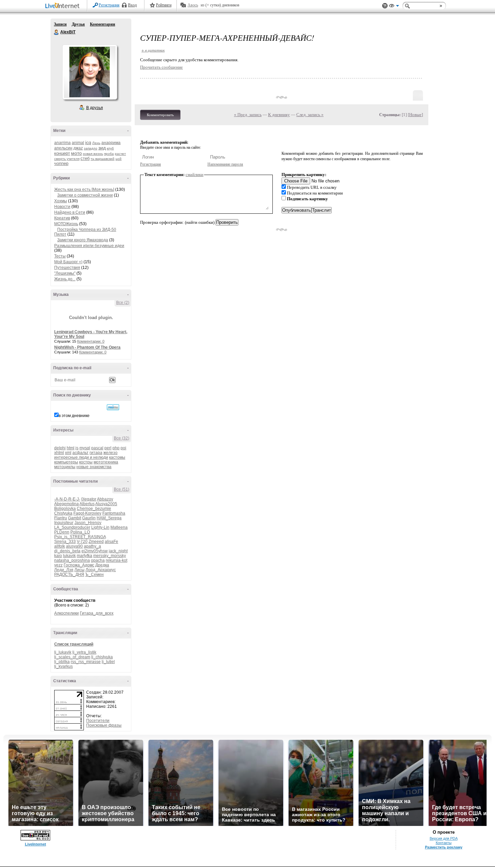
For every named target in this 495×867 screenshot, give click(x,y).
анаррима (111, 142)
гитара (96, 452)
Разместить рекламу (443, 847)
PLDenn (61, 532)
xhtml (59, 452)
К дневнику (279, 114)
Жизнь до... (64, 279)
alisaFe (111, 541)
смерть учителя (66, 159)
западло (90, 148)
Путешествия (67, 267)
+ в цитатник (153, 50)
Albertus (87, 503)
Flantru (60, 518)
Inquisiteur (63, 522)
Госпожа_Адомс (79, 565)
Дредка (102, 565)
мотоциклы (64, 466)
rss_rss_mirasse (86, 661)
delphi (60, 448)
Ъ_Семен (94, 574)
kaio (58, 555)
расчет (120, 153)
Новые (415, 114)
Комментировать (160, 115)
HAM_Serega (109, 518)
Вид (394, 6)
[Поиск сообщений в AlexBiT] (113, 407)
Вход (132, 5)
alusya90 (74, 546)
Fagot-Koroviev (87, 513)
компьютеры (66, 462)
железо (110, 452)
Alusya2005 (106, 503)
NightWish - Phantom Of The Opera (87, 347)
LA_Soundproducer (72, 527)
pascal (97, 448)
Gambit (74, 518)
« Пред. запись (248, 114)
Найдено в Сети (69, 212)
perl (107, 448)
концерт (62, 153)
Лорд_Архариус (101, 569)
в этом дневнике (74, 415)
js (76, 448)
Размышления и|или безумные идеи (89, 245)
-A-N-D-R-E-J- (67, 499)
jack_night (118, 551)
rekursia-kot (116, 560)
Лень (96, 143)
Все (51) (121, 489)
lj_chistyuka (102, 657)
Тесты (60, 256)
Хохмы (60, 201)
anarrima (62, 142)
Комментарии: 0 (90, 341)
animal (78, 142)
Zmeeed (96, 541)
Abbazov (105, 499)
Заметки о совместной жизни (85, 195)
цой (119, 159)
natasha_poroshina (72, 560)
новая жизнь (93, 153)
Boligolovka (65, 508)
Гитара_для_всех (96, 613)
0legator (88, 499)
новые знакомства (93, 466)
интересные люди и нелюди (81, 457)
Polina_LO (80, 532)
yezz (58, 565)
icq (88, 142)
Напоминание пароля (225, 164)
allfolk (59, 546)
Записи (60, 24)
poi (123, 448)
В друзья (94, 107)
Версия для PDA (444, 838)
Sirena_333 (65, 541)
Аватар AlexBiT (89, 72)
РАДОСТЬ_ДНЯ (69, 574)
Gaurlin (89, 518)
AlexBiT (56, 32)
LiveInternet (63, 6)
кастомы (117, 457)
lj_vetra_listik (84, 652)
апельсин (63, 148)
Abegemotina (66, 503)
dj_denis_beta (67, 551)
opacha (98, 560)
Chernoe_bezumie (94, 508)
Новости (62, 206)
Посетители (97, 720)
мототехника (106, 462)
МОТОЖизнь (66, 223)
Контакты (444, 843)
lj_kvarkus (63, 666)
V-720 (82, 541)
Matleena (119, 527)
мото (76, 153)
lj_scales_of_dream (72, 657)
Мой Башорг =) (68, 261)
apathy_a (92, 546)
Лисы (79, 569)
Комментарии (102, 24)
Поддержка (385, 6)
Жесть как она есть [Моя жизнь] (84, 189)
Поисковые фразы (104, 725)
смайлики (194, 174)
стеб (85, 158)
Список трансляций (73, 644)
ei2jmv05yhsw (94, 551)
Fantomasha (113, 513)
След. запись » (310, 114)
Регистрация (109, 5)
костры (86, 462)
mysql (84, 448)
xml (68, 452)
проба (109, 153)
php (116, 448)
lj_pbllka (62, 661)
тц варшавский (102, 159)
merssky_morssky (109, 555)
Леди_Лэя (63, 569)
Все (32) (121, 438)
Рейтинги (163, 5)
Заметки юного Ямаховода (82, 240)
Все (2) (122, 302)
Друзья (78, 24)
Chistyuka (63, 513)
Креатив (62, 218)
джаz (78, 148)
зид (102, 147)
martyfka (84, 555)
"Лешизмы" (64, 273)
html (70, 448)
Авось (193, 5)
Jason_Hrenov (87, 522)
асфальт (80, 452)
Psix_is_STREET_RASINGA (80, 536)
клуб (110, 148)
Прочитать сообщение (161, 67)
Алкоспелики (66, 613)
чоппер (61, 163)
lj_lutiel (108, 661)
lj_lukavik (62, 652)
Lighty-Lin (100, 527)
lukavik (69, 555)
